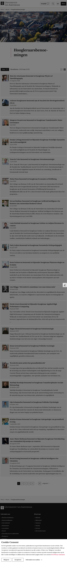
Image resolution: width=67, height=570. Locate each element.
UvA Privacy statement (58, 554)
